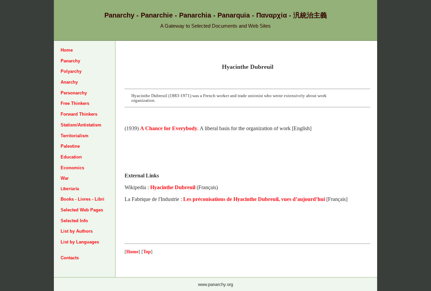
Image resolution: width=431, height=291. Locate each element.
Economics (72, 167)
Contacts (70, 257)
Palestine (70, 146)
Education (71, 156)
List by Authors (77, 231)
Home (67, 50)
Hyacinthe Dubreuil (172, 187)
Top (147, 251)
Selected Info (74, 220)
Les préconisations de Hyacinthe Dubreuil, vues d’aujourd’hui (254, 199)
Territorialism (75, 135)
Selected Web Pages (82, 209)
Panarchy (70, 60)
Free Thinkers (75, 103)
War (65, 178)
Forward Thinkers (79, 114)
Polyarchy (71, 71)
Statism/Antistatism (81, 124)
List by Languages (80, 241)
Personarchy (74, 92)
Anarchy (69, 82)
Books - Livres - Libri (82, 199)
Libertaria (70, 188)
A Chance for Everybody (168, 128)
